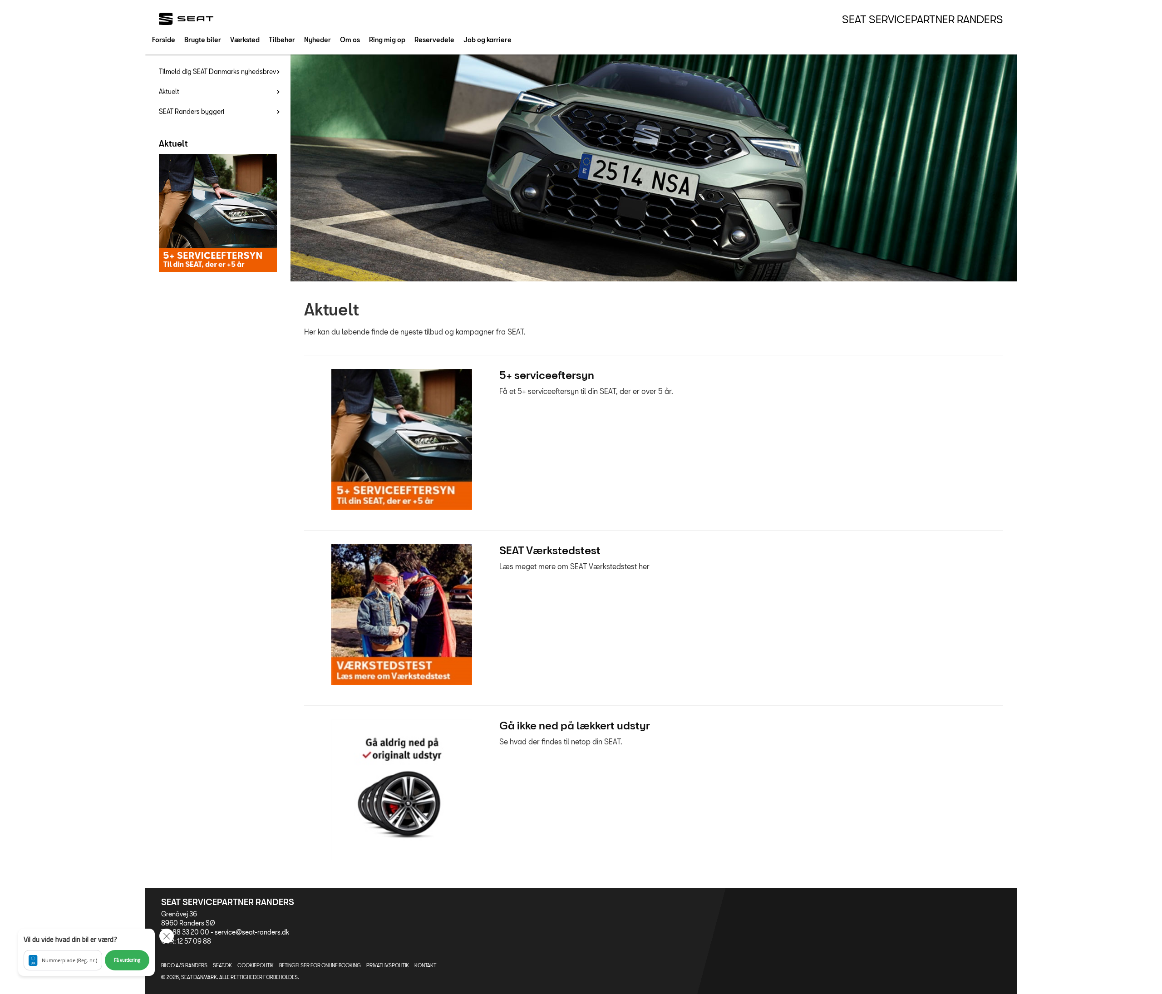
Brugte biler (202, 40)
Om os (350, 40)
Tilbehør (282, 40)
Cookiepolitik (255, 965)
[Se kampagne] (401, 439)
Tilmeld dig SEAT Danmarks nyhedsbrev (217, 71)
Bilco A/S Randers (184, 965)
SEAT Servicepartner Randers (922, 19)
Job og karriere (487, 40)
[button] (86, 952)
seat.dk (222, 965)
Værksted (245, 40)
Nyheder (317, 40)
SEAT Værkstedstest (550, 550)
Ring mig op (387, 40)
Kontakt (425, 965)
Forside (163, 40)
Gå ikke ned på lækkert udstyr (574, 725)
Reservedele (434, 40)
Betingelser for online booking (320, 965)
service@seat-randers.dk (252, 932)
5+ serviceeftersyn (546, 375)
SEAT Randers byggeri (191, 111)
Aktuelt (169, 91)
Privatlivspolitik (387, 965)
